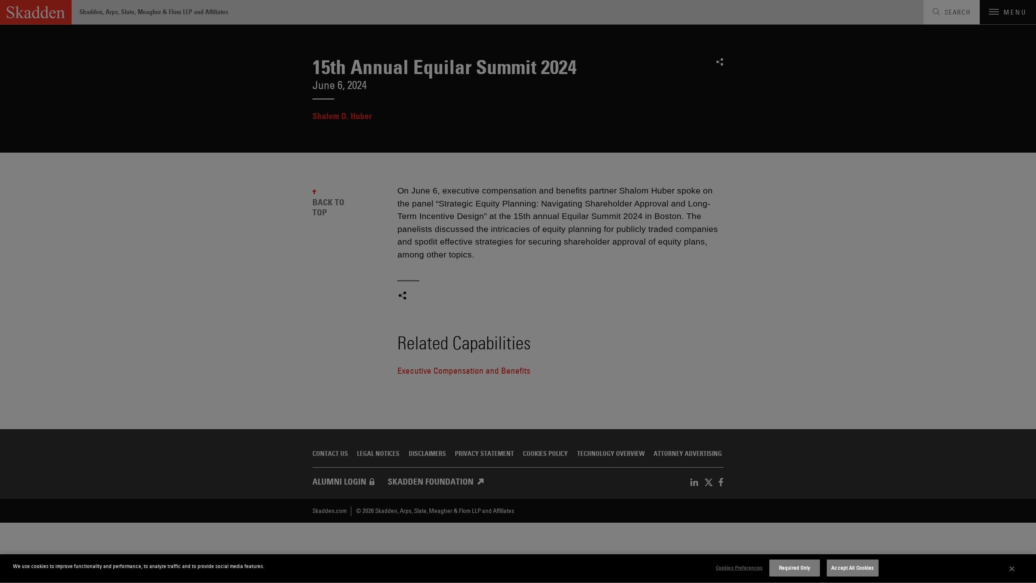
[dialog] (518, 568)
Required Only (795, 567)
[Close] (1012, 568)
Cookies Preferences (739, 567)
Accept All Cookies (852, 567)
